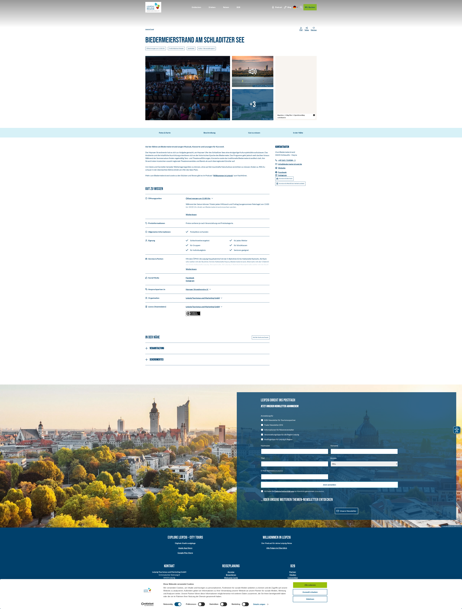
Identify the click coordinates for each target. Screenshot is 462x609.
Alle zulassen (310, 585)
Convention (293, 578)
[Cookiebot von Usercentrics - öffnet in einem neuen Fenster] (147, 604)
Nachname (265, 445)
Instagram (190, 280)
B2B (238, 7)
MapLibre (280, 115)
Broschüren (231, 575)
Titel (263, 458)
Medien (292, 575)
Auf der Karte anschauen (260, 337)
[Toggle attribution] (314, 115)
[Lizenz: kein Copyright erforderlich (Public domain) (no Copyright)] (193, 315)
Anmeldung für (267, 416)
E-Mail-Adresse (272, 470)
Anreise (231, 572)
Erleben (212, 7)
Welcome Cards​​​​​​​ (231, 578)
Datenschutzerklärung (284, 491)
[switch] (201, 604)
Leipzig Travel (149, 29)
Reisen (226, 7)
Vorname (334, 445)
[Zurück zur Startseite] (153, 7)
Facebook (190, 278)
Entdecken (196, 7)
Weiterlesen (191, 214)
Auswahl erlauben (310, 592)
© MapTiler (288, 115)
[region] (296, 88)
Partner (292, 572)
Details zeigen (259, 604)
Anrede (333, 458)
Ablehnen (310, 599)
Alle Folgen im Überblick (276, 548)
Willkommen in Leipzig (223, 175)
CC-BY (227, 119)
